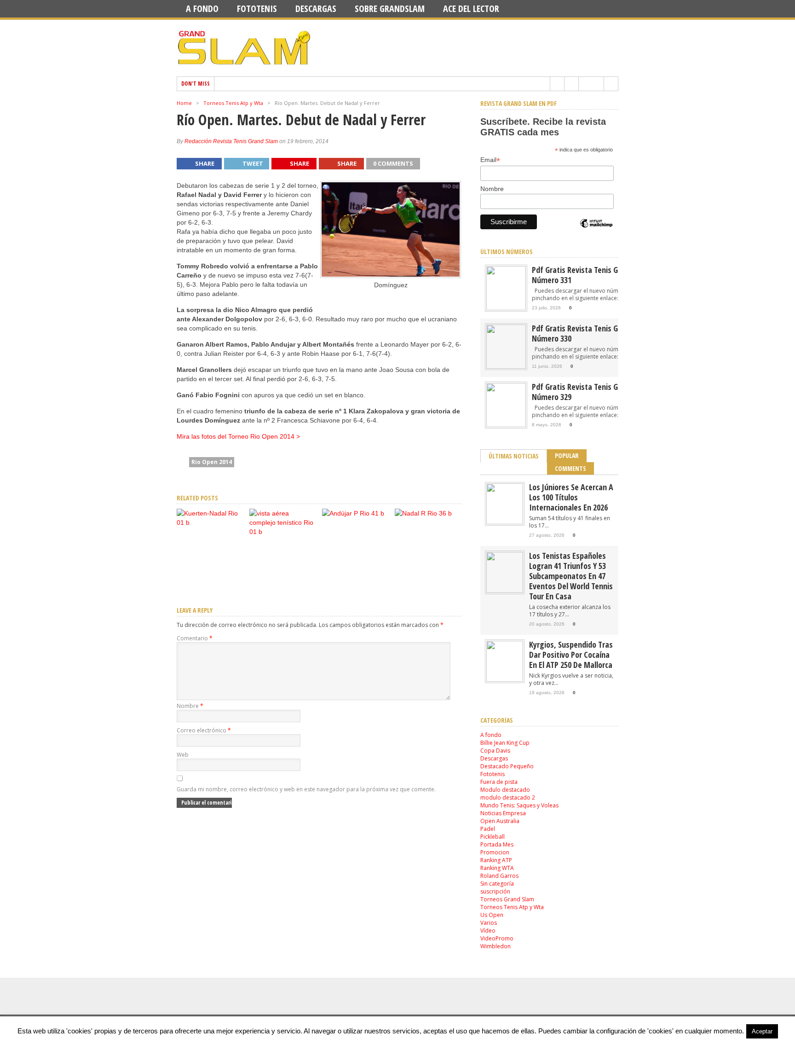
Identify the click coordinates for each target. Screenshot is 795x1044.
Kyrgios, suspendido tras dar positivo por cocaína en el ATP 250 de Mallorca (571, 654)
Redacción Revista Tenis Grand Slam (231, 141)
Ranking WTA (497, 868)
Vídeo (487, 930)
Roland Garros (499, 876)
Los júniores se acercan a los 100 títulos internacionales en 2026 (571, 497)
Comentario (195, 638)
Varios (488, 923)
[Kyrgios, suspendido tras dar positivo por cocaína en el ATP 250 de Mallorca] (504, 680)
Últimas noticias (514, 456)
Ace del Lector (471, 8)
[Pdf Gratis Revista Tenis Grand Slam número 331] (506, 308)
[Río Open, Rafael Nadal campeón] (210, 522)
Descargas (315, 8)
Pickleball (492, 837)
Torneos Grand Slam (507, 899)
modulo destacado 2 (507, 797)
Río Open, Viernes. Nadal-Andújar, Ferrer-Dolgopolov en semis (427, 568)
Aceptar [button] (762, 1031)
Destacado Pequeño (507, 766)
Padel (487, 829)
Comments (570, 468)
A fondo (202, 8)
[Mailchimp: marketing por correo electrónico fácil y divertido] (596, 231)
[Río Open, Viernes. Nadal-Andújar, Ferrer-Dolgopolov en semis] (423, 513)
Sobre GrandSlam (390, 8)
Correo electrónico (204, 730)
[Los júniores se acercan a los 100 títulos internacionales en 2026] (504, 522)
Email (490, 160)
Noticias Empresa (503, 813)
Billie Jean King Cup (505, 743)
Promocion (494, 852)
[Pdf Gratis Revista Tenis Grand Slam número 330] (506, 367)
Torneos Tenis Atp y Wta (233, 102)
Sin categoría (497, 883)
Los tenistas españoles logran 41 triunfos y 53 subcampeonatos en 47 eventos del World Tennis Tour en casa (571, 576)
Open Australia (499, 821)
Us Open (491, 915)
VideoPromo (496, 938)
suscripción (495, 891)
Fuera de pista (499, 782)
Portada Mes (496, 844)
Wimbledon (495, 946)
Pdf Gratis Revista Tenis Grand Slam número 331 (591, 275)
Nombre (190, 706)
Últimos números (506, 251)
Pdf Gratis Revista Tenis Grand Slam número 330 (591, 333)
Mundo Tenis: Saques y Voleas (519, 805)
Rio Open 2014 (211, 462)
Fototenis (257, 8)
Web (183, 755)
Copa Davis (495, 750)
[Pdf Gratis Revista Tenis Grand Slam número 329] (506, 425)
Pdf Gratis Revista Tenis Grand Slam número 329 (591, 392)
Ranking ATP (496, 860)
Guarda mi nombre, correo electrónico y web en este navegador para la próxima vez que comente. (306, 789)
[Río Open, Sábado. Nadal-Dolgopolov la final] (353, 513)
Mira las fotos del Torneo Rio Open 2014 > (238, 436)
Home (184, 102)
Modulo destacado (505, 790)
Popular (567, 455)
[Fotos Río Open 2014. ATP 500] (283, 531)
